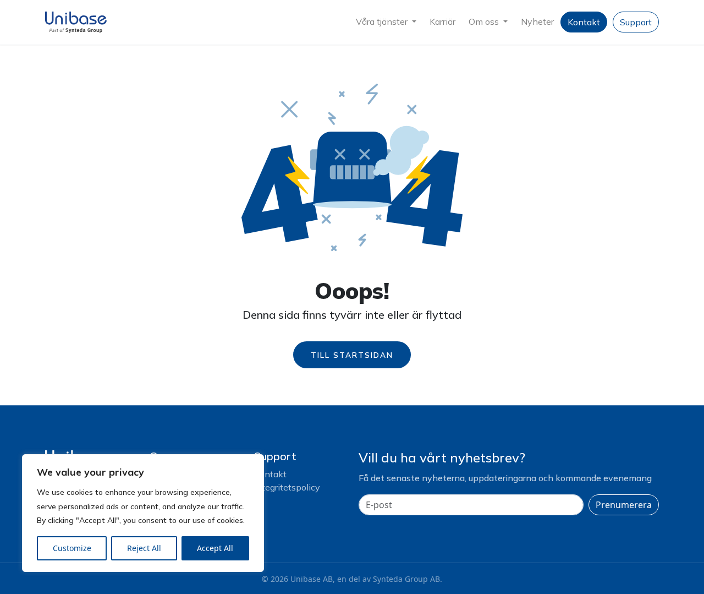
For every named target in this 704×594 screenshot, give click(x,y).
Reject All (144, 548)
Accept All (215, 548)
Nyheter (537, 21)
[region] (143, 513)
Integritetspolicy (287, 487)
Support (636, 22)
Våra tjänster (383, 21)
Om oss (485, 21)
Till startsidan (352, 354)
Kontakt (584, 22)
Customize (72, 548)
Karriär (442, 21)
